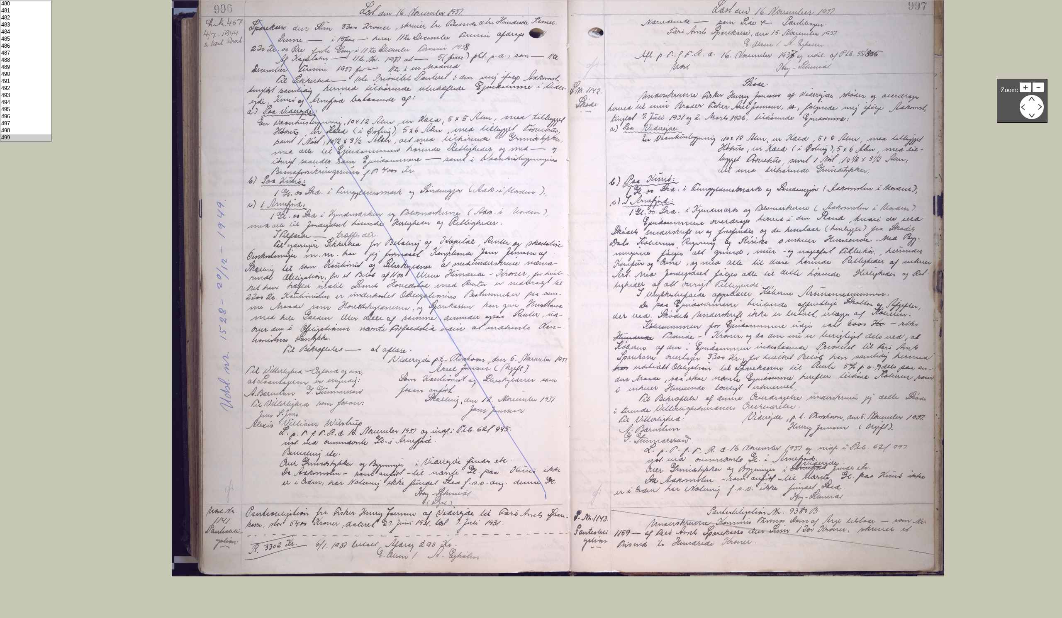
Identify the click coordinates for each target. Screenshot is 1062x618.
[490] (25, 74)
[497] (25, 123)
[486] (25, 46)
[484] (25, 32)
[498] (25, 130)
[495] (25, 109)
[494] (25, 102)
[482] (25, 18)
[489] (25, 67)
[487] (25, 53)
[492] (25, 88)
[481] (25, 11)
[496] (25, 116)
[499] (25, 137)
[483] (25, 25)
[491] (25, 81)
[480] (25, 3)
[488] (25, 60)
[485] (25, 39)
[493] (25, 95)
